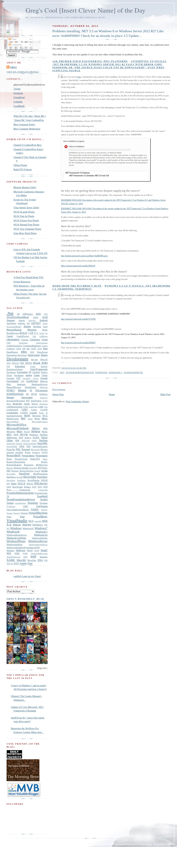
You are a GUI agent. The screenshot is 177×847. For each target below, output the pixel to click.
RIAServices (42, 465)
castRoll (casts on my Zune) (27, 576)
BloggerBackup (14, 329)
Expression (22, 372)
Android (43, 320)
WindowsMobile (40, 538)
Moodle (27, 432)
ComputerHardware (32, 346)
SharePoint (24, 473)
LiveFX (44, 410)
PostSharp (36, 452)
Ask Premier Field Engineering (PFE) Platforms (90, 61)
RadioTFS (35, 459)
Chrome (25, 340)
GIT (18, 378)
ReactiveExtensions (16, 462)
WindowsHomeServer (17, 535)
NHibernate (12, 437)
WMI (17, 553)
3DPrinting (27, 314)
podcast (10, 452)
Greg (13, 67)
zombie (23, 563)
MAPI (27, 415)
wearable (37, 521)
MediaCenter (13, 418)
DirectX (44, 359)
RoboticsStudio (21, 468)
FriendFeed (19, 97)
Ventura (10, 513)
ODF (17, 440)
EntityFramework (39, 369)
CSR (23, 349)
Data (45, 348)
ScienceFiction (27, 471)
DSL (22, 363)
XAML (11, 560)
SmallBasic (21, 480)
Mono (19, 431)
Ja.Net (45, 401)
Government (13, 381)
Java (9, 404)
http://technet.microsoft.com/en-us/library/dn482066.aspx (84, 256)
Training (32, 503)
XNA (40, 560)
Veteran (24, 513)
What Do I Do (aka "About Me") (29, 116)
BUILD (23, 333)
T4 (8, 496)
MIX (45, 428)
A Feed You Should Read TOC (28, 277)
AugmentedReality (14, 327)
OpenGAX (11, 443)
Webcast (17, 524)
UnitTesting (42, 506)
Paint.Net (11, 449)
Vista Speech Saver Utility (26, 207)
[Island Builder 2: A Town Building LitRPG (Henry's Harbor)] (38, 663)
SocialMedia (33, 480)
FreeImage (19, 375)
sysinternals (43, 490)
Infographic (27, 397)
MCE (45, 416)
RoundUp (33, 468)
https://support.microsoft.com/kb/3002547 (78, 266)
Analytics (32, 320)
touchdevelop (20, 503)
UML (25, 506)
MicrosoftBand (12, 422)
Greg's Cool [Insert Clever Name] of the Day (85, 10)
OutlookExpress (40, 446)
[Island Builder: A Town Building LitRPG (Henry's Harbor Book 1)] (44, 663)
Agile (35, 317)
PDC (18, 449)
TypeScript (11, 506)
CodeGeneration (14, 346)
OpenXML (42, 443)
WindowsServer (133, 372)
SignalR (19, 477)
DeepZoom (42, 352)
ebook (36, 363)
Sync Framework (18, 490)
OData (10, 440)
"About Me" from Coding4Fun (28, 120)
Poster (28, 452)
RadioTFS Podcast (22, 169)
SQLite (30, 483)
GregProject (32, 381)
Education (20, 366)
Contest (45, 346)
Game (37, 375)
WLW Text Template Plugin (27, 229)
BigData (37, 326)
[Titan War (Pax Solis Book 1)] (17, 653)
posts (79, 77)
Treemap (43, 503)
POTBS (45, 452)
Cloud (45, 339)
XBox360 (21, 560)
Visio (9, 517)
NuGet (44, 437)
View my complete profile (23, 71)
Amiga (21, 320)
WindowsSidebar (14, 544)
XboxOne (31, 560)
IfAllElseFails (15, 394)
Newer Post (58, 394)
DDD (32, 352)
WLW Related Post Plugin (26, 224)
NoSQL (36, 437)
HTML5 (11, 390)
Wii (8, 528)
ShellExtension (40, 474)
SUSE (34, 487)
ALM (45, 317)
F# (30, 372)
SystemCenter (41, 493)
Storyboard (17, 487)
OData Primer (20, 165)
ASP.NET (36, 323)
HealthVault (30, 387)
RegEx (44, 462)
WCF (31, 521)
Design (44, 355)
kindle (27, 404)
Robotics (10, 468)
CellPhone (43, 336)
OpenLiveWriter (29, 443)
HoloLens (44, 387)
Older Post (165, 394)
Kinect (35, 404)
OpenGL (19, 443)
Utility (35, 509)
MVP (16, 434)
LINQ (24, 409)
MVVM (24, 434)
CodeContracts (42, 343)
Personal (26, 449)
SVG (40, 487)
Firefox (44, 372)
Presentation (42, 455)
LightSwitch (12, 410)
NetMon (44, 434)
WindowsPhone (16, 541)
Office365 (26, 441)
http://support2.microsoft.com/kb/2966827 (78, 342)
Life (46, 407)
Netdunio (33, 434)
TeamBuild (42, 496)
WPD (25, 557)
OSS (28, 446)
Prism (9, 459)
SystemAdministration (80, 372)
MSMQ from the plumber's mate (76, 285)
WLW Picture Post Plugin (26, 220)
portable (19, 452)
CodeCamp (23, 343)
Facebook (18, 93)
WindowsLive (41, 534)
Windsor (10, 550)
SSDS (9, 487)
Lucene (33, 412)
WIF (46, 525)
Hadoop (44, 381)
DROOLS (15, 363)
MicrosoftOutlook (18, 428)
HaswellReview (14, 387)
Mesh (37, 418)
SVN (45, 487)
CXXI (39, 349)
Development (17, 359)
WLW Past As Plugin (23, 216)
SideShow (11, 477)
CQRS (18, 349)
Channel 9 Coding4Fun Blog (27, 145)
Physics (44, 449)
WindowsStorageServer (38, 544)
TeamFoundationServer (21, 499)
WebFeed (26, 524)
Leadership (33, 407)
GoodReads (19, 106)
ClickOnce (35, 339)
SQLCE (22, 483)
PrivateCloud (21, 459)
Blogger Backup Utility (24, 187)
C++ (36, 333)
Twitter (17, 88)
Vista (22, 516)
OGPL (34, 441)
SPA (8, 484)
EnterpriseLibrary (15, 369)
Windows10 (28, 528)
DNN (9, 363)
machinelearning (14, 416)
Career (10, 336)
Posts (13, 39)
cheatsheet (13, 339)
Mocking (11, 431)
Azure (27, 326)
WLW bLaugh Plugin (24, 211)
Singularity (11, 480)
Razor (45, 459)
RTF (40, 468)
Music (45, 431)
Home (112, 394)
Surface (27, 487)
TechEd (44, 499)
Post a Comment (58, 389)
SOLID (44, 480)
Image (10, 397)
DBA (24, 352)
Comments (16, 44)
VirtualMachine (38, 513)
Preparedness (28, 455)
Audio (45, 323)
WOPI (25, 553)
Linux (34, 410)
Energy (44, 366)
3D (18, 314)
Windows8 (101, 372)
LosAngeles (12, 412)
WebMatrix (37, 525)
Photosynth (35, 449)
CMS (9, 343)
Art (28, 323)
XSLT (16, 563)
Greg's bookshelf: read (25, 598)
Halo (9, 384)
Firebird (36, 372)
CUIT (33, 348)
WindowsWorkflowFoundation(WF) (23, 547)
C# (31, 333)
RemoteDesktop (14, 465)
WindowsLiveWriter (16, 538)
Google (44, 378)
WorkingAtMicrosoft (39, 553)
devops (34, 359)
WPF (33, 556)
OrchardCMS (12, 446)
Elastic (33, 366)
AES (46, 314)
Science (15, 471)
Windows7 (41, 528)
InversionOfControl (16, 401)
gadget (29, 375)
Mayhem (36, 416)
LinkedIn (17, 101)
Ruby (45, 468)
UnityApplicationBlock (18, 509)
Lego (40, 406)
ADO (38, 313)
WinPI (36, 550)
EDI (8, 366)
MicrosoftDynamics (40, 422)
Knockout (44, 404)
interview (44, 398)
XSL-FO (10, 563)
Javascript (17, 403)
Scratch (37, 471)
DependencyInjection (17, 355)
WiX (9, 553)
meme (30, 419)
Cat (34, 336)
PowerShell (13, 455)
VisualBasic (40, 516)
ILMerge (43, 394)
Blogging (31, 329)
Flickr (9, 375)
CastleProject (23, 336)
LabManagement (14, 407)
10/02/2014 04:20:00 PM (74, 368)
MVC (9, 434)
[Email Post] (87, 368)
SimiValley (42, 477)
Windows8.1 (115, 372)
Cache (41, 333)
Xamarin (44, 557)
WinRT (44, 550)
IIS (27, 394)
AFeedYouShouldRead (18, 317)
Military (36, 428)
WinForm (20, 550)
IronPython (36, 401)
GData (45, 375)
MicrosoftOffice (16, 424)
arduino (21, 323)
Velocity (44, 510)
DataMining (12, 352)
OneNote (43, 440)
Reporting (29, 465)
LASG (25, 407)
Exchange (11, 372)
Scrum (44, 470)
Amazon (11, 320)
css (28, 348)
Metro (45, 418)
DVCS (28, 363)
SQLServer (41, 483)
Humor (22, 390)
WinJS (30, 550)
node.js (28, 437)
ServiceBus (11, 474)
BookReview (13, 333)
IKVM (34, 394)
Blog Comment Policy (24, 124)
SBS (9, 471)
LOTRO (24, 413)
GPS (22, 381)
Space (14, 483)
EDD (45, 363)
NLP (21, 437)
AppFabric (11, 323)
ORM (21, 446)
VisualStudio (17, 520)
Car (46, 333)
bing (45, 326)
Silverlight (29, 476)
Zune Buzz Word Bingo (25, 233)
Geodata (10, 378)
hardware (21, 384)
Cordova (11, 348)
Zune (29, 563)
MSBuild (35, 431)
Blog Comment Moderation (26, 128)
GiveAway (27, 378)
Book (45, 330)
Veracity (16, 513)
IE (31, 390)
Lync (41, 413)
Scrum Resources (21, 281)
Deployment (34, 355)
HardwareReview (40, 384)
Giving (36, 378)
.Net (61, 372)
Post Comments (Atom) (77, 401)
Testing (10, 503)
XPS (46, 560)
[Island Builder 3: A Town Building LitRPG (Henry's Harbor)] (31, 663)
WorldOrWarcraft (13, 557)
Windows (16, 528)
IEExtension (41, 390)
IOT (28, 401)
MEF (23, 418)
